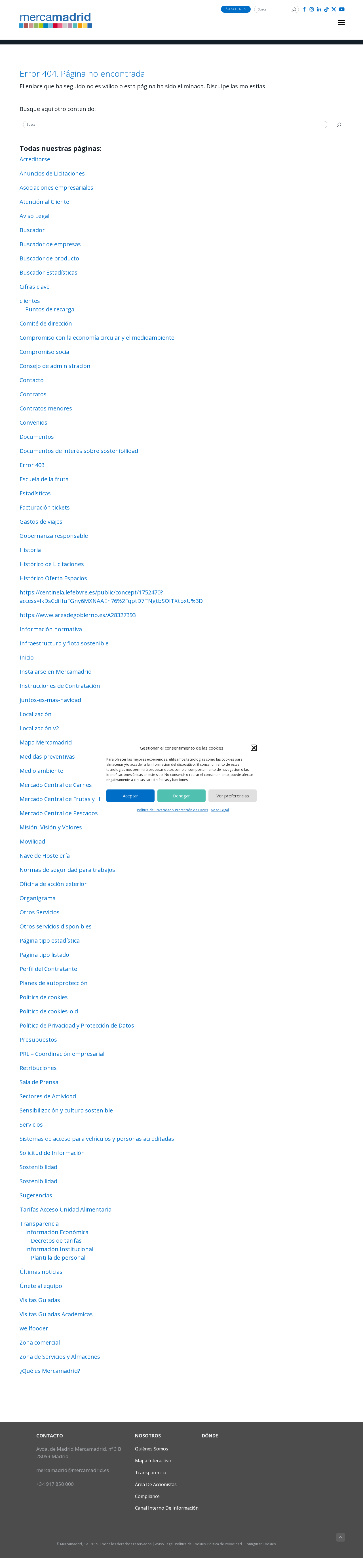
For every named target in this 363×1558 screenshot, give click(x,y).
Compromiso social (45, 352)
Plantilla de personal (58, 1257)
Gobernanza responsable (54, 536)
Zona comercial (40, 1342)
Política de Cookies (190, 1544)
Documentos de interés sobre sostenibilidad (79, 451)
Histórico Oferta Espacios (53, 578)
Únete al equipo (41, 1286)
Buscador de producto (49, 258)
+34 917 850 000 (55, 1484)
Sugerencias (36, 1195)
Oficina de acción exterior (53, 884)
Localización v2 (39, 728)
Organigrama (38, 898)
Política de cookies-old (49, 1011)
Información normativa (51, 629)
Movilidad (32, 841)
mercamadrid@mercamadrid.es (72, 1470)
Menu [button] (335, 22)
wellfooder (34, 1328)
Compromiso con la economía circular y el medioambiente (97, 337)
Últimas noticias (41, 1271)
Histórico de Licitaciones (52, 564)
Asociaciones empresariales (56, 187)
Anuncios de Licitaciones (52, 173)
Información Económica (56, 1232)
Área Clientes (236, 9)
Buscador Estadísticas (48, 272)
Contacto (32, 380)
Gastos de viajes (41, 521)
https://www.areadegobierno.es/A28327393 (78, 615)
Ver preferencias (232, 796)
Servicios (31, 1124)
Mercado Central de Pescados (59, 813)
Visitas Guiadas (40, 1300)
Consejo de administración (55, 366)
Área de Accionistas (156, 1484)
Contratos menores (46, 408)
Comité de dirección (46, 323)
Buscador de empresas (50, 244)
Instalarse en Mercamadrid (56, 671)
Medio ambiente (41, 770)
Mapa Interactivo (153, 1461)
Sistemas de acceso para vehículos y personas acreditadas (97, 1138)
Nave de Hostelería (45, 855)
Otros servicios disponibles (56, 926)
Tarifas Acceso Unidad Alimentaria (65, 1209)
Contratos (33, 394)
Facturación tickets (45, 507)
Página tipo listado (44, 954)
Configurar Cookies (260, 1544)
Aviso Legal (220, 809)
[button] (254, 748)
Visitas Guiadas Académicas (56, 1314)
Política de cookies (44, 997)
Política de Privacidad (224, 1544)
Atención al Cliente (44, 202)
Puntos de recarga (49, 309)
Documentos (37, 436)
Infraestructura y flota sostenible (64, 643)
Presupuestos (38, 1039)
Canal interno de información (167, 1508)
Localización (36, 714)
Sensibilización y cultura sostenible (66, 1110)
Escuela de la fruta (44, 479)
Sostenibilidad (38, 1167)
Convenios (33, 422)
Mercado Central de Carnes (56, 785)
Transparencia (39, 1223)
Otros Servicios (40, 912)
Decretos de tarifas (56, 1240)
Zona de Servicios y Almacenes (60, 1356)
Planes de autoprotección (54, 983)
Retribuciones (38, 1068)
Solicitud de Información (52, 1153)
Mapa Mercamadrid (46, 742)
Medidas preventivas (47, 756)
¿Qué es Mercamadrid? (50, 1371)
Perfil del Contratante (48, 969)
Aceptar (130, 796)
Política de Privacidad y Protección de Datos (172, 809)
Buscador (32, 230)
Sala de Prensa (39, 1082)
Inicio (27, 657)
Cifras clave (35, 286)
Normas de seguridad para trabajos (67, 870)
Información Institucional (59, 1249)
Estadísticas (35, 493)
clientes (30, 301)
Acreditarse (35, 159)
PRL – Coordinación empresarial (62, 1054)
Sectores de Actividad (48, 1096)
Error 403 (32, 465)
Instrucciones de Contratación (60, 686)
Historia (30, 550)
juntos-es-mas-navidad (50, 700)
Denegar (181, 796)
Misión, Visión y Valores (51, 827)
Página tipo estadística (50, 940)
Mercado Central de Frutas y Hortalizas (71, 799)
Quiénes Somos (151, 1449)
